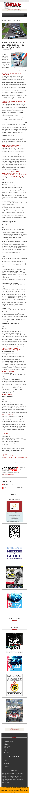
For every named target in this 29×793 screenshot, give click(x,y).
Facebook (6, 763)
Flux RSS (6, 765)
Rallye (5, 743)
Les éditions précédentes (8, 474)
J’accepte (16, 792)
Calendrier (6, 747)
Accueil (4, 20)
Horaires (5, 454)
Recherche (6, 766)
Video (5, 751)
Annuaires (6, 752)
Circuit (9, 20)
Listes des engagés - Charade (9, 455)
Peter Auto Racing (8, 741)
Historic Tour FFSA (16, 20)
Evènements (7, 746)
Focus (5, 749)
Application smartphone (10, 762)
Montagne (6, 744)
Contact (6, 760)
